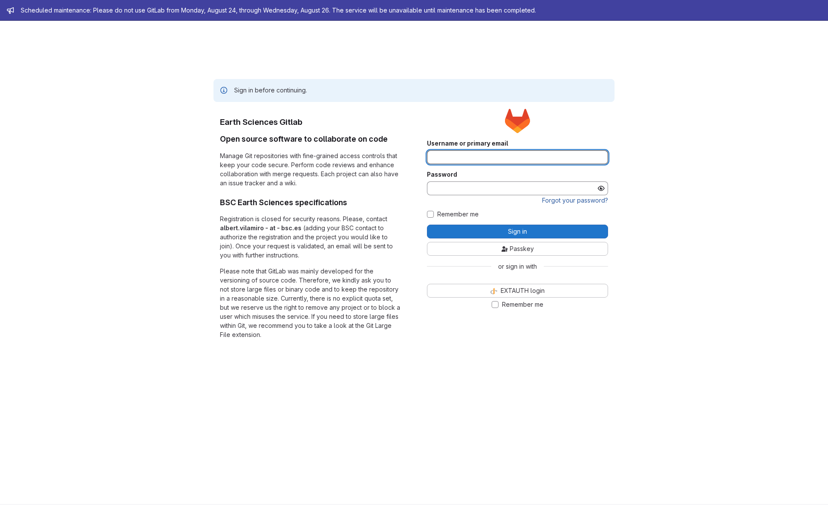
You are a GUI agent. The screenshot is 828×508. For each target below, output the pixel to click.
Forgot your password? (575, 200)
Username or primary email (467, 143)
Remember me (458, 214)
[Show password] (601, 188)
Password (442, 174)
